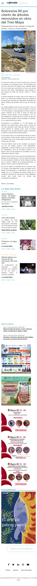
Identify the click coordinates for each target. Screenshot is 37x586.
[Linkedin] (18, 564)
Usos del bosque (8, 218)
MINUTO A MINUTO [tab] (7, 324)
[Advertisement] (18, 303)
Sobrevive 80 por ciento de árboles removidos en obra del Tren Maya (16, 16)
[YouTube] (28, 564)
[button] (3, 518)
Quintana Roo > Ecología (10, 75)
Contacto (8, 570)
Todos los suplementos (21, 549)
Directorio (15, 570)
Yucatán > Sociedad (9, 254)
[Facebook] (9, 564)
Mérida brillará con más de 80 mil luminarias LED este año (9, 260)
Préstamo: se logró (9, 241)
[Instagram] (23, 564)
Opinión (4, 191)
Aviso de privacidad (26, 570)
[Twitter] (13, 564)
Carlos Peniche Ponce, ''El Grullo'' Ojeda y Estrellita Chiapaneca (9, 197)
